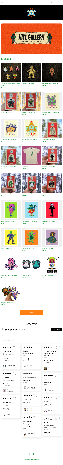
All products (31, 312)
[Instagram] (29, 454)
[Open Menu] (2, 2)
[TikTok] (33, 454)
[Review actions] (18, 346)
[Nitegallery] (31, 12)
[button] (27, 329)
